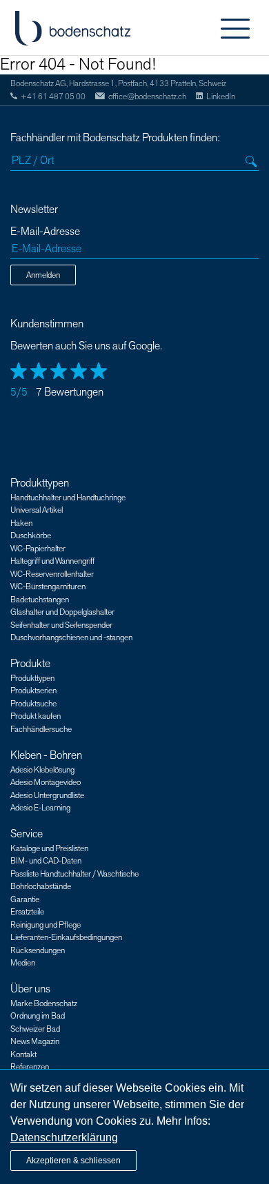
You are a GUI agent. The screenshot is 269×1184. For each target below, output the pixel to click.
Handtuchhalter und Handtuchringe (68, 497)
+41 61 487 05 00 (53, 96)
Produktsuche (33, 703)
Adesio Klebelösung (42, 769)
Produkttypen (39, 483)
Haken (21, 523)
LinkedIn (220, 96)
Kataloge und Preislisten (49, 848)
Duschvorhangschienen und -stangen (71, 637)
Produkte (30, 663)
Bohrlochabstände (40, 886)
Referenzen (29, 1066)
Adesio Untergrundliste (47, 795)
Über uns (30, 989)
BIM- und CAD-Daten (45, 860)
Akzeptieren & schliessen (73, 1160)
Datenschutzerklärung (64, 1137)
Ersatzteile (27, 911)
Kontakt (23, 1054)
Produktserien (33, 690)
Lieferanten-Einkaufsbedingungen (66, 937)
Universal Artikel (36, 510)
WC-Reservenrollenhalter (52, 574)
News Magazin (34, 1041)
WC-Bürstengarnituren (48, 586)
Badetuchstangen (39, 599)
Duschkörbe (30, 535)
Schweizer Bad (35, 1028)
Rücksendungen (37, 950)
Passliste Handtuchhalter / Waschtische (74, 873)
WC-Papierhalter (38, 548)
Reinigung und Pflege (45, 924)
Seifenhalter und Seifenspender (61, 625)
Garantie (24, 899)
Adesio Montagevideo (45, 782)
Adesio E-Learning (40, 807)
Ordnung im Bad (37, 1015)
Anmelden (43, 274)
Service (26, 833)
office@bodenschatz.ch (147, 96)
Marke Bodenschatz (43, 1003)
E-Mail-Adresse (45, 232)
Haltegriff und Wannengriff (52, 561)
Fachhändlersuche (41, 729)
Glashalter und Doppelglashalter (62, 611)
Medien (22, 962)
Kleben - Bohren (46, 755)
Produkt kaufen (35, 716)
